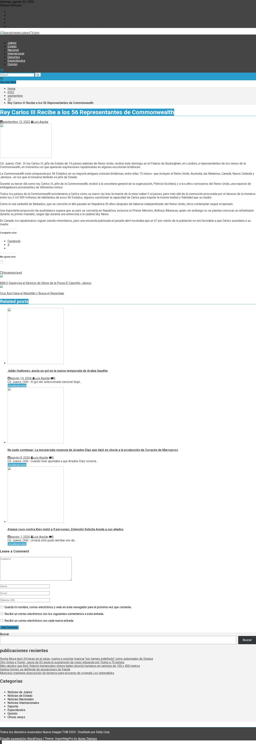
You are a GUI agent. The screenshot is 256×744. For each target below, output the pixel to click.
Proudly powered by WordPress (21, 738)
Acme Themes (87, 738)
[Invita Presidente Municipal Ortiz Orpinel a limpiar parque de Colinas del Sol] (1, 78)
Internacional (15, 53)
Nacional (13, 50)
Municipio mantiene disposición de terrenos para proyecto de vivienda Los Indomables (64, 26)
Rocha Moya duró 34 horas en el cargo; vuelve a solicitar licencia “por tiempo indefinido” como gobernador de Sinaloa (83, 12)
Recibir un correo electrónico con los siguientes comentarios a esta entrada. (54, 614)
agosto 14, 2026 (21, 378)
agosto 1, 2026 (20, 537)
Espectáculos (16, 60)
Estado (12, 46)
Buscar (4, 634)
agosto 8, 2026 (20, 457)
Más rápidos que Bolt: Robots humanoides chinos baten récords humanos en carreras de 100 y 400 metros (77, 19)
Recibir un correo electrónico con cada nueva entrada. (39, 620)
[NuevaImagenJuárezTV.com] (1, 36)
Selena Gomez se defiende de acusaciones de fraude (42, 22)
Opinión (12, 64)
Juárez (11, 43)
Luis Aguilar (40, 122)
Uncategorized (12, 272)
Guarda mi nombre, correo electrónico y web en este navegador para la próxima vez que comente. (68, 607)
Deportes (13, 57)
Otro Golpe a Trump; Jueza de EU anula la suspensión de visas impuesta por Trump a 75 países (69, 15)
